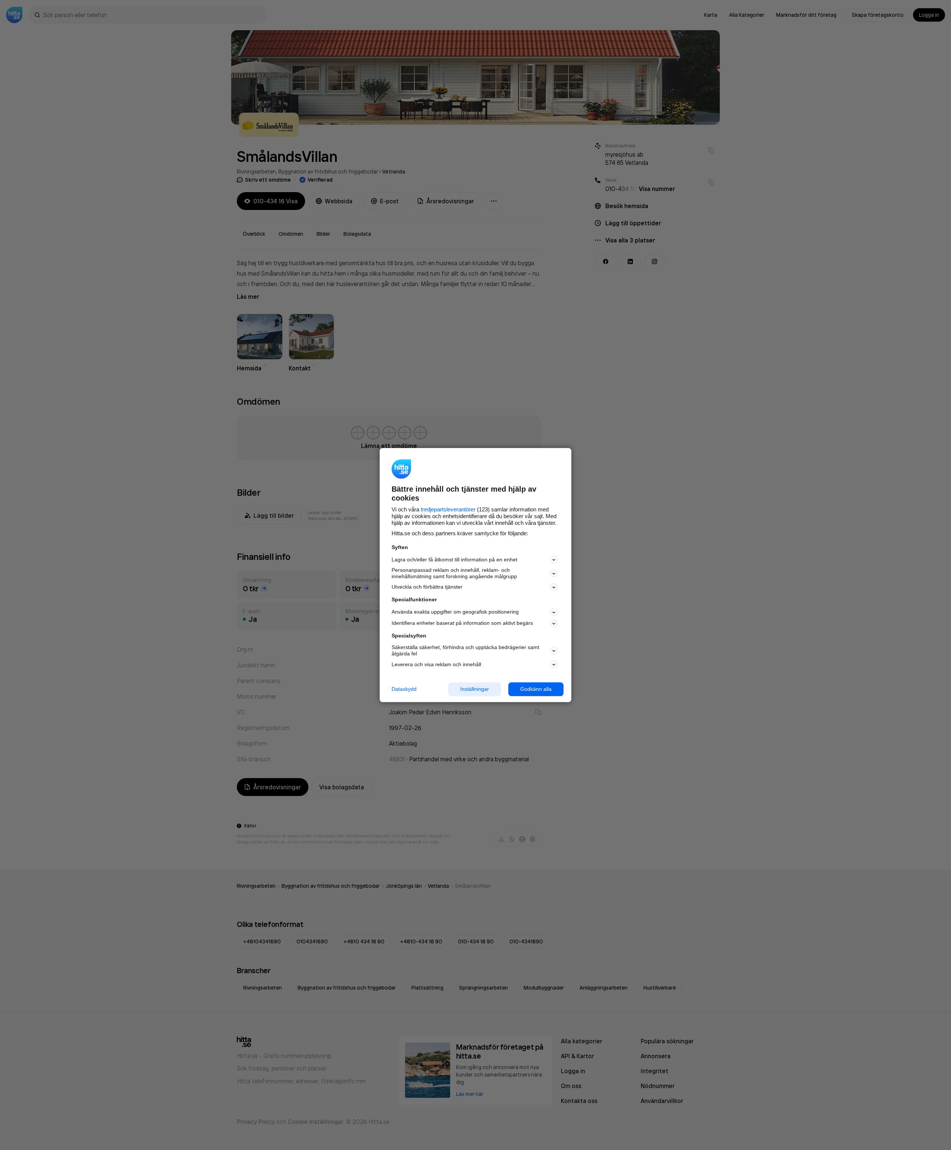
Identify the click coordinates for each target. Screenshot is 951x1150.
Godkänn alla (536, 689)
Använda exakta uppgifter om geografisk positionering (455, 612)
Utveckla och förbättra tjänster (427, 587)
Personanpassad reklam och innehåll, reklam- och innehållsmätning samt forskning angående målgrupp (454, 573)
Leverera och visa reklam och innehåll (436, 664)
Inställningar (474, 689)
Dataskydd (404, 689)
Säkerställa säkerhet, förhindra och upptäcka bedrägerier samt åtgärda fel (465, 651)
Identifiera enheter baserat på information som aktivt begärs (462, 623)
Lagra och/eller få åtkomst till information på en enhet (454, 560)
